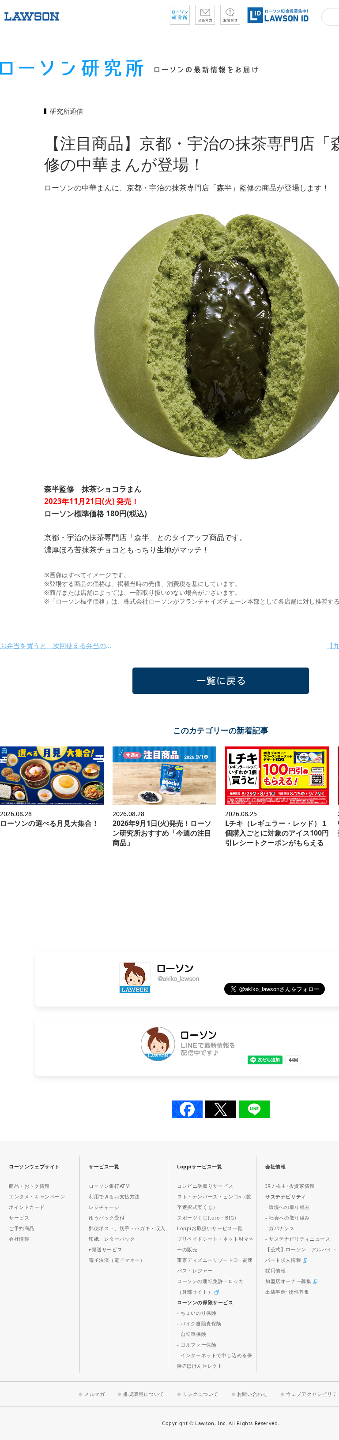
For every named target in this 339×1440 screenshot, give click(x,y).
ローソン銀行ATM (109, 1186)
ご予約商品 (21, 1228)
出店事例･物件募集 (287, 1291)
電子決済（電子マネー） (117, 1260)
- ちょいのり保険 (196, 1312)
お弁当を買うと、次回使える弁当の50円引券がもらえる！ (57, 645)
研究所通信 (66, 111)
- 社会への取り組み (287, 1217)
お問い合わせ (252, 1394)
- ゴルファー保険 (196, 1344)
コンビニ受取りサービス (205, 1186)
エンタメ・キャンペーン (37, 1196)
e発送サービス (105, 1249)
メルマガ (94, 1394)
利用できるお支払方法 (114, 1196)
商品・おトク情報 (29, 1186)
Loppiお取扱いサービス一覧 (210, 1228)
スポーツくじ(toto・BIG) (206, 1217)
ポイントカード (27, 1207)
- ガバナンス (279, 1228)
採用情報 (275, 1270)
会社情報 (19, 1238)
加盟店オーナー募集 (289, 1281)
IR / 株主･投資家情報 (290, 1186)
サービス (19, 1217)
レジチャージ (104, 1207)
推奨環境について (143, 1394)
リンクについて (200, 1394)
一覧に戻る (220, 681)
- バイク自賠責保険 (199, 1323)
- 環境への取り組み (287, 1207)
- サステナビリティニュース (297, 1238)
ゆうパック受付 (106, 1217)
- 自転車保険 (191, 1334)
